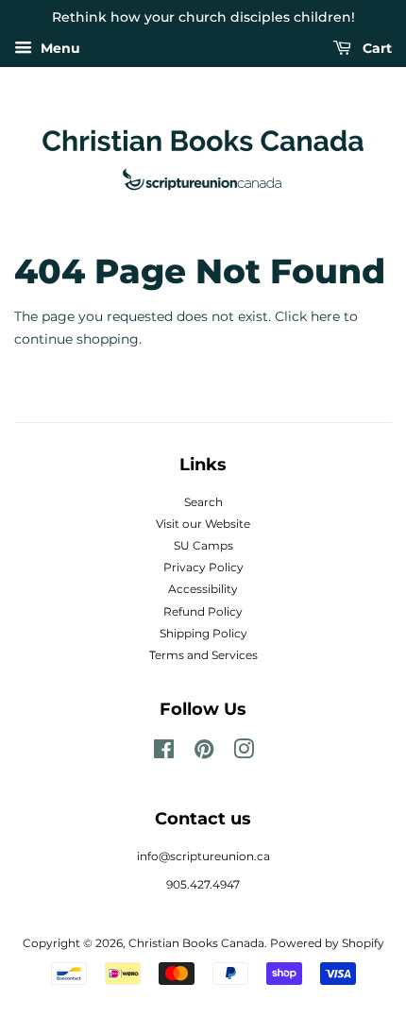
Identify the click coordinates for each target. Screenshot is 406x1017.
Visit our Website (203, 524)
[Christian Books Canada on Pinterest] (204, 753)
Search (203, 502)
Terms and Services (203, 655)
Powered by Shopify (327, 943)
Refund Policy (203, 611)
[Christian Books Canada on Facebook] (164, 753)
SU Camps (203, 545)
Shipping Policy (203, 633)
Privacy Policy (203, 567)
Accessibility (203, 589)
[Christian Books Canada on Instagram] (243, 753)
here (325, 316)
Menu (58, 48)
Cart (375, 48)
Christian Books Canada (196, 943)
